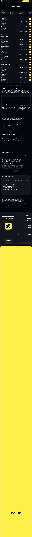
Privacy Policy (20, 213)
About (29, 234)
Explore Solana (28, 232)
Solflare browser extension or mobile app (19, 114)
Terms (25, 213)
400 (24, 82)
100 (20, 82)
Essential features (27, 220)
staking (2, 114)
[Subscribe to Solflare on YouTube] (22, 243)
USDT (10, 91)
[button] (16, 179)
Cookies (28, 213)
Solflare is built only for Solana (6, 156)
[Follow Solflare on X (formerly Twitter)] (19, 243)
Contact (29, 239)
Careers (29, 236)
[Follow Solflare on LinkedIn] (25, 243)
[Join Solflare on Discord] (28, 243)
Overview (29, 218)
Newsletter (27, 215)
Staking (29, 227)
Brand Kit (23, 215)
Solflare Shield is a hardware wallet (9, 140)
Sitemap (19, 215)
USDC (7, 91)
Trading (22, 113)
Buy (29, 21)
